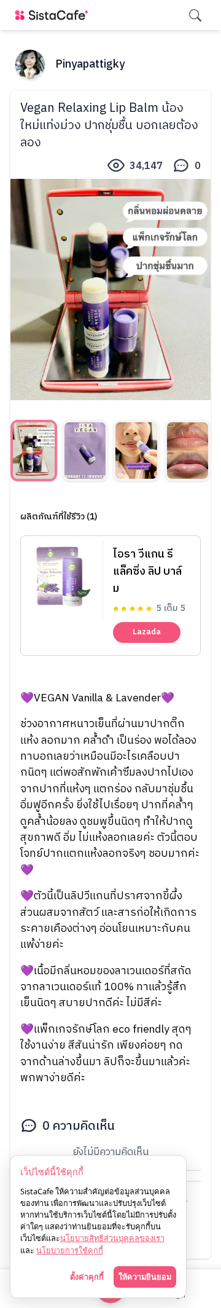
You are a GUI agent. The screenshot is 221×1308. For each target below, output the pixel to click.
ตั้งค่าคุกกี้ (87, 1276)
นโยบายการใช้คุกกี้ (69, 1250)
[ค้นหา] (195, 15)
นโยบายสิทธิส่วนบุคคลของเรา (112, 1237)
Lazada (147, 632)
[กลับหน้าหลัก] (54, 15)
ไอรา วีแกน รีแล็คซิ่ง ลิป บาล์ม (147, 571)
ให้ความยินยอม (144, 1276)
